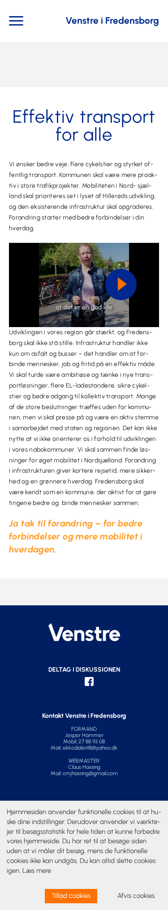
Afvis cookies (136, 896)
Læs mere (36, 871)
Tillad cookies (71, 896)
